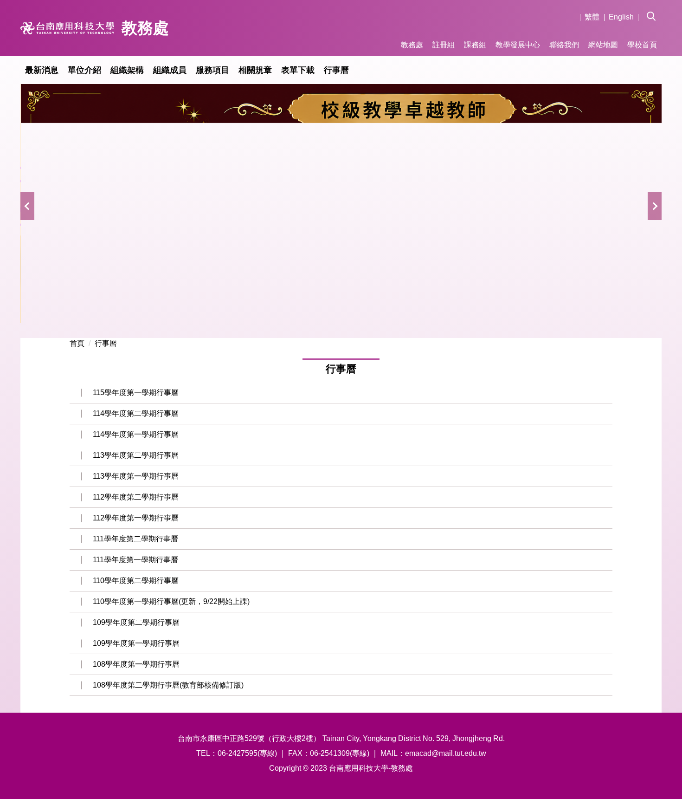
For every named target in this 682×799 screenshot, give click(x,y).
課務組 (475, 45)
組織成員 (170, 70)
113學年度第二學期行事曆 (136, 455)
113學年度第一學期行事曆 (136, 476)
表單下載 (298, 70)
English (621, 17)
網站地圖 (603, 45)
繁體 (592, 17)
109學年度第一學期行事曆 (136, 643)
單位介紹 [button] (84, 70)
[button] (654, 9)
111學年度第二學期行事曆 (135, 539)
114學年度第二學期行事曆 (136, 413)
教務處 (412, 45)
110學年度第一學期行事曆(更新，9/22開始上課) (171, 601)
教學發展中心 (517, 45)
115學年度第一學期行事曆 (136, 392)
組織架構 (127, 70)
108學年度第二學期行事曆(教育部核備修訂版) (168, 685)
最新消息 (41, 70)
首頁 (77, 343)
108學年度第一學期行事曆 (136, 664)
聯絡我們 (564, 45)
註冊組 (443, 45)
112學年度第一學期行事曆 (136, 518)
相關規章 (255, 70)
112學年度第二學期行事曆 (136, 497)
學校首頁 (642, 45)
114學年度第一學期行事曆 (136, 434)
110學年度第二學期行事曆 (136, 581)
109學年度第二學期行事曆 (136, 622)
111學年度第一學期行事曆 (135, 560)
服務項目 (212, 70)
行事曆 (336, 70)
